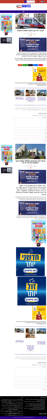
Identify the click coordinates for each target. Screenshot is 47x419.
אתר (46, 136)
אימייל (45, 382)
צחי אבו (2, 413)
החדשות (29, 167)
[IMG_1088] (6, 35)
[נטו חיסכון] (30, 275)
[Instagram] (38, 1)
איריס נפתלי (19, 400)
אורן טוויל (11, 399)
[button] (23, 11)
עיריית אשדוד (14, 413)
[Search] (25, 1)
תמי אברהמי (6, 415)
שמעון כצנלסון (12, 415)
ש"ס (22, 415)
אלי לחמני (10, 400)
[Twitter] (42, 1)
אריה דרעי (13, 402)
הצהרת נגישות (43, 413)
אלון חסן (15, 400)
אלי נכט (5, 400)
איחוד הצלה (7, 399)
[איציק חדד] (6, 43)
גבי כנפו (17, 406)
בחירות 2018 (10, 403)
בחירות (17, 403)
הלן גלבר (16, 408)
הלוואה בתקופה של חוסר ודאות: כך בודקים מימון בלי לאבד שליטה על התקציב (30, 348)
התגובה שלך (44, 117)
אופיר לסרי (15, 399)
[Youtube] (40, 1)
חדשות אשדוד (6, 408)
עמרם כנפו (6, 413)
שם (46, 129)
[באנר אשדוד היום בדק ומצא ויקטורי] (33, 51)
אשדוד (7, 402)
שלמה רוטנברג (18, 415)
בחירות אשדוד (14, 405)
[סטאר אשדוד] (40, 80)
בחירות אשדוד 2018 (6, 405)
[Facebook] (44, 1)
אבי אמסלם (20, 399)
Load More (23, 394)
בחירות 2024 (21, 405)
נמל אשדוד (9, 411)
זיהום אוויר (11, 408)
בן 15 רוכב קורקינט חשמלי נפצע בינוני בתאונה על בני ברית (41, 98)
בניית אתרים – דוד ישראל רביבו (18, 417)
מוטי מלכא (20, 411)
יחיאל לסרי (13, 410)
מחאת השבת (15, 411)
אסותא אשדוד (18, 402)
